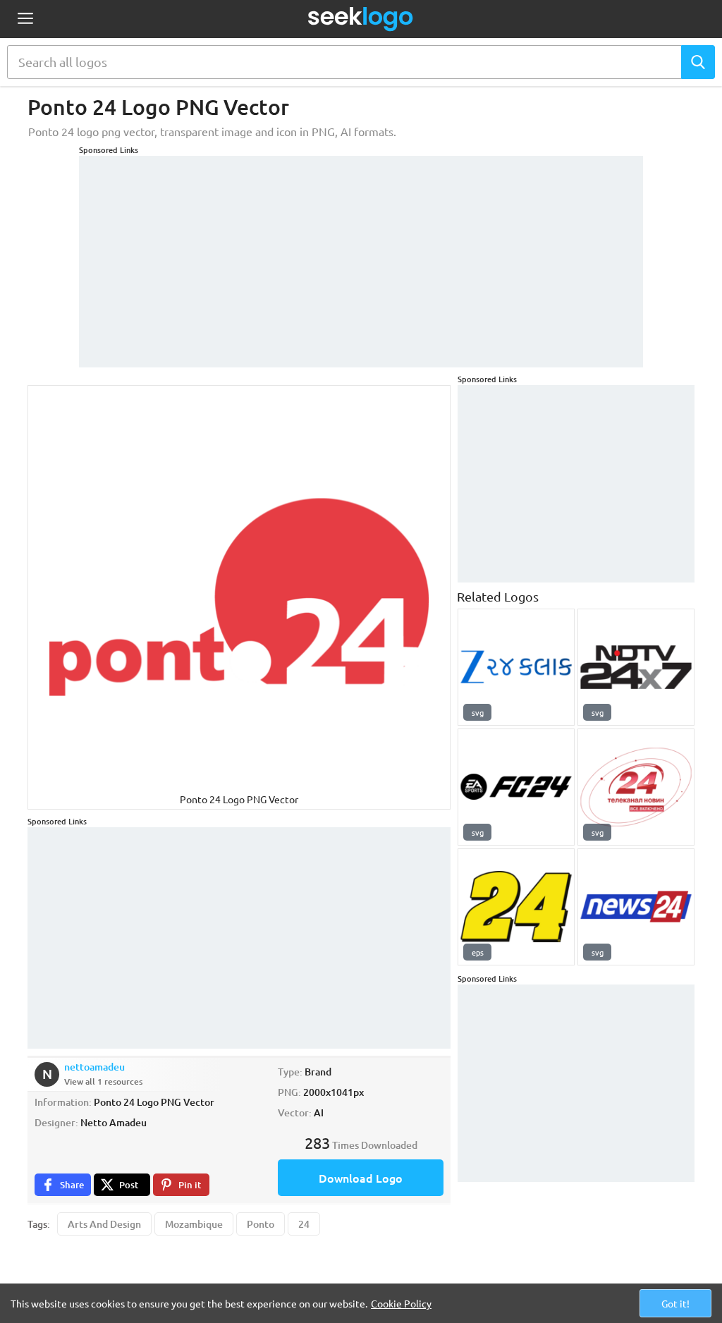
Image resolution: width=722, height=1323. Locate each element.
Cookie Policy (401, 1303)
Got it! (675, 1303)
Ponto (260, 1224)
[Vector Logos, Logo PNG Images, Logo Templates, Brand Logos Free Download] (361, 19)
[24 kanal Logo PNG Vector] (636, 787)
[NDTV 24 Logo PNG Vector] (636, 667)
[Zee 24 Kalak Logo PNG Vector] (516, 667)
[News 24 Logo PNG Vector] (636, 906)
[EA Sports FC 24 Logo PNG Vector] (516, 787)
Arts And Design (104, 1224)
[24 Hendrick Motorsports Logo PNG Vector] (516, 906)
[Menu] (25, 19)
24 (304, 1224)
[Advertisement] (361, 254)
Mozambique (194, 1224)
